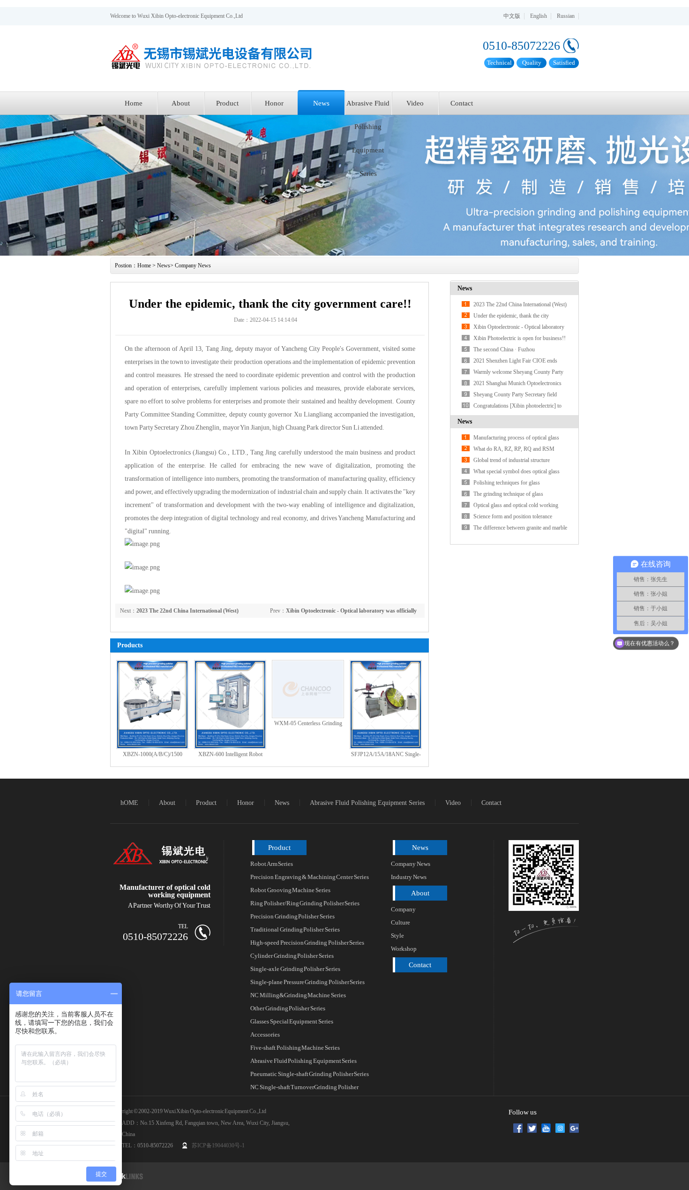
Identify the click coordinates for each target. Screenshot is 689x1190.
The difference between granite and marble (520, 527)
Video (415, 103)
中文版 (511, 16)
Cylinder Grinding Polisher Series (292, 955)
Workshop (404, 948)
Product (227, 103)
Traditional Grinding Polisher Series (295, 929)
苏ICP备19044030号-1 (218, 1145)
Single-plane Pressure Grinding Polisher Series (307, 981)
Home (133, 103)
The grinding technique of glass (508, 494)
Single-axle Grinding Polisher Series (295, 968)
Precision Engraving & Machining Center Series (309, 876)
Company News (193, 265)
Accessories (265, 1034)
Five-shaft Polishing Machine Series (295, 1047)
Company (403, 909)
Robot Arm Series (271, 863)
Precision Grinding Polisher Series (292, 916)
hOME (129, 802)
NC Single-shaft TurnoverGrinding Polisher (304, 1087)
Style (397, 935)
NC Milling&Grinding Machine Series (298, 995)
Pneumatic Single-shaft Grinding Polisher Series (309, 1073)
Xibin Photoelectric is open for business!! (519, 338)
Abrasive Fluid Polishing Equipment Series (367, 107)
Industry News (409, 876)
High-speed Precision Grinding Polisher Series (307, 942)
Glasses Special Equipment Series (291, 1021)
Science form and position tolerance (512, 516)
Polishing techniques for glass (506, 482)
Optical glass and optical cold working (515, 505)
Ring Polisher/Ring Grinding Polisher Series (304, 903)
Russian (566, 16)
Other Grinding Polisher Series (287, 1008)
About (181, 103)
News (321, 103)
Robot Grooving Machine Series (290, 890)
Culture (400, 922)
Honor (274, 103)
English (538, 16)
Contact (461, 103)
